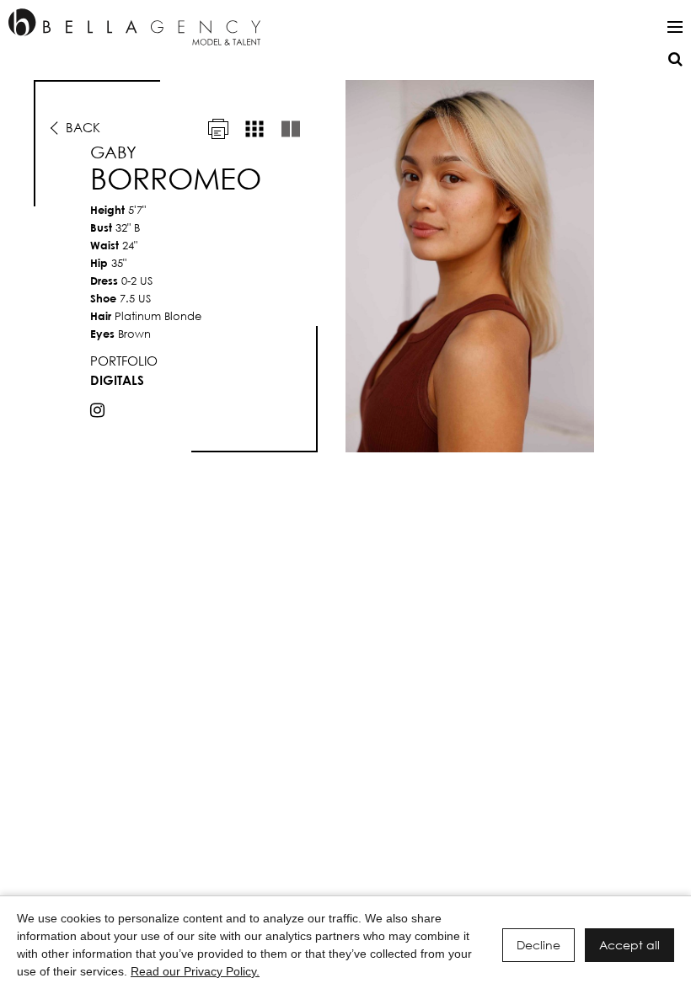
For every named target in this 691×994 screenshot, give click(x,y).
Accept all (629, 945)
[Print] (218, 129)
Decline (538, 945)
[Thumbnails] (254, 129)
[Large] (291, 129)
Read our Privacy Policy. (195, 971)
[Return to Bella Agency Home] (134, 26)
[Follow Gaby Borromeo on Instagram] (97, 410)
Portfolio (124, 360)
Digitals (117, 379)
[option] (345, 266)
